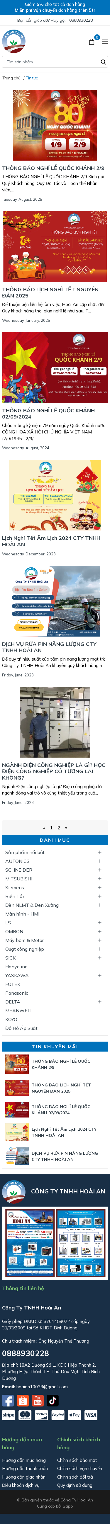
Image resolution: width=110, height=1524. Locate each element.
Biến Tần (15, 896)
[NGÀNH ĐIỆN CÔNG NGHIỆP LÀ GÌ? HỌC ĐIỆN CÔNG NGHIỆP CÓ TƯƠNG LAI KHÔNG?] (55, 722)
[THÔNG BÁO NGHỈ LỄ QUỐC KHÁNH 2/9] (55, 125)
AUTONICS (17, 861)
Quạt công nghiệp (24, 949)
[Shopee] (23, 1400)
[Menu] (105, 41)
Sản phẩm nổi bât (25, 852)
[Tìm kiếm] (103, 61)
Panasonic (16, 993)
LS (8, 923)
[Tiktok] (53, 1400)
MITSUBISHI (18, 879)
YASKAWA (17, 975)
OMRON (14, 931)
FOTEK (12, 984)
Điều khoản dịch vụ (21, 1485)
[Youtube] (38, 1400)
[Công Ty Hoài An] (14, 41)
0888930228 (81, 20)
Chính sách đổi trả (75, 1477)
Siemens (14, 887)
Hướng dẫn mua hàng (24, 1460)
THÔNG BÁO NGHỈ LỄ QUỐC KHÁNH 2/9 (53, 168)
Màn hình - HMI (22, 914)
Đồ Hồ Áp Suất (21, 1028)
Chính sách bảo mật (77, 1460)
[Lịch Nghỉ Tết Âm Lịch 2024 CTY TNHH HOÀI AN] (55, 495)
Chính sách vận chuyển (79, 1468)
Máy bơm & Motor (24, 940)
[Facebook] (8, 1400)
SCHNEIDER (18, 870)
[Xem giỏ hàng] (92, 41)
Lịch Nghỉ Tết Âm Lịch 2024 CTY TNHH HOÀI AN (51, 541)
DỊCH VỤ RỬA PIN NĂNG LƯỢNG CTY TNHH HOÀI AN (49, 647)
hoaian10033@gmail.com (42, 1386)
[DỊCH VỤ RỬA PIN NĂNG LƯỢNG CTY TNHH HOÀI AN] (55, 601)
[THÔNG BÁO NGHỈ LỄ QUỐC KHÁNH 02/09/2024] (55, 367)
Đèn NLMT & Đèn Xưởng (32, 905)
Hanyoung (16, 966)
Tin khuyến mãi (55, 1047)
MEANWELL (19, 1010)
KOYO (11, 1019)
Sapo (68, 1506)
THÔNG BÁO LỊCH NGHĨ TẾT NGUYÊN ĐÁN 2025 (50, 292)
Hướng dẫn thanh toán (25, 1468)
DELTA (12, 1002)
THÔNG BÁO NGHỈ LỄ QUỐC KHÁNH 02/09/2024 (48, 413)
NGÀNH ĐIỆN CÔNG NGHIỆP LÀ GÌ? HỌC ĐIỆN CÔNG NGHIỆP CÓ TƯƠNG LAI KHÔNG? (53, 771)
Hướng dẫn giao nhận (23, 1477)
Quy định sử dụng (74, 1485)
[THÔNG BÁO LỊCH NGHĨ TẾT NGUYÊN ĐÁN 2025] (55, 246)
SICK (10, 958)
